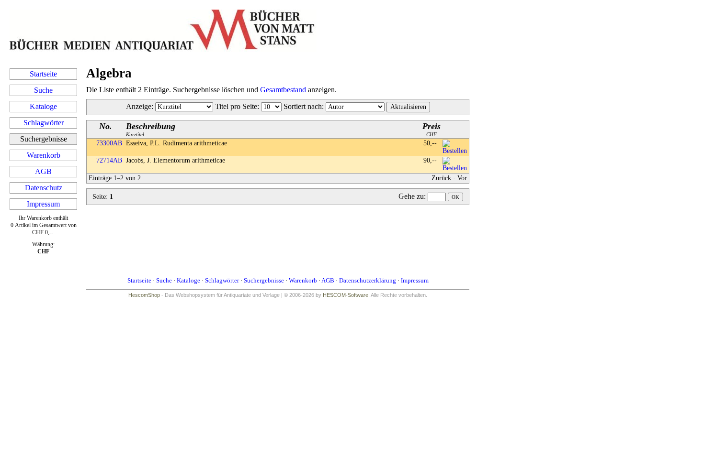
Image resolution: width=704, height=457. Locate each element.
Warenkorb (43, 155)
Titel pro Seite (236, 106)
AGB (43, 171)
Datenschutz (43, 188)
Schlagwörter (43, 123)
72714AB (109, 160)
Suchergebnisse (264, 280)
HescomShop (144, 295)
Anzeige (138, 106)
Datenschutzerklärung (367, 280)
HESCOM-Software (345, 295)
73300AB (109, 143)
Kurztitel (150, 129)
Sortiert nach (303, 106)
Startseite (43, 74)
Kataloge (43, 106)
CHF (431, 129)
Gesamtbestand (283, 90)
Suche (43, 90)
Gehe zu (411, 196)
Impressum (43, 204)
